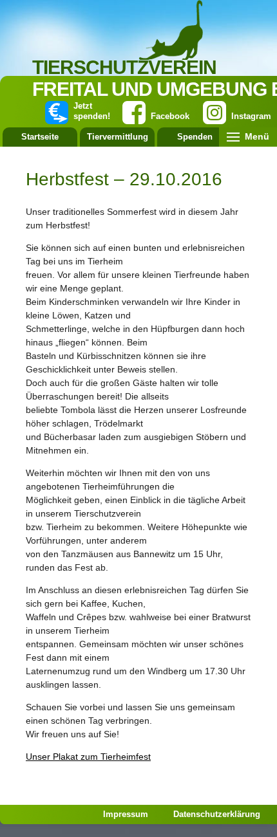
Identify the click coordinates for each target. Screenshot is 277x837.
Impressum (125, 814)
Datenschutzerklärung (216, 814)
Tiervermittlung (117, 137)
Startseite (40, 137)
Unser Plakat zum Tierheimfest (88, 756)
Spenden (195, 137)
